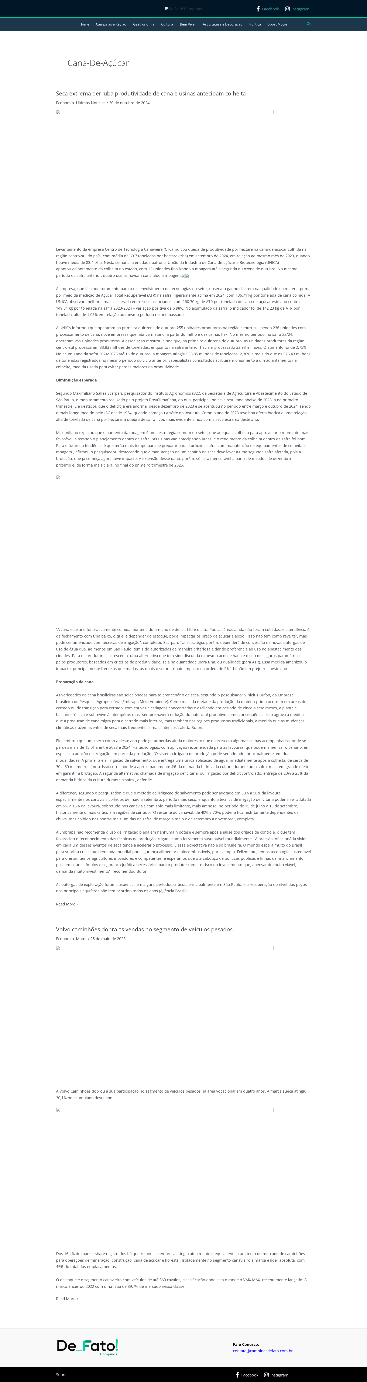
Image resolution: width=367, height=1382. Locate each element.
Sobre (61, 1374)
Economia (65, 102)
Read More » (67, 904)
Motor (81, 938)
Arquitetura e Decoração (223, 24)
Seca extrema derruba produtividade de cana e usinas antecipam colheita (151, 93)
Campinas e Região (111, 24)
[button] (309, 24)
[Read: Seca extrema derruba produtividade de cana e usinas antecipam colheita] (165, 174)
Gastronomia (143, 24)
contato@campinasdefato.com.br (263, 1350)
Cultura (167, 24)
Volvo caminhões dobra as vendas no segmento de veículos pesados (144, 929)
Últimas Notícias (91, 102)
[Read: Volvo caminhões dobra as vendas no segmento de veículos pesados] (165, 1013)
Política (255, 24)
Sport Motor (278, 24)
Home (84, 24)
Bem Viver (188, 24)
